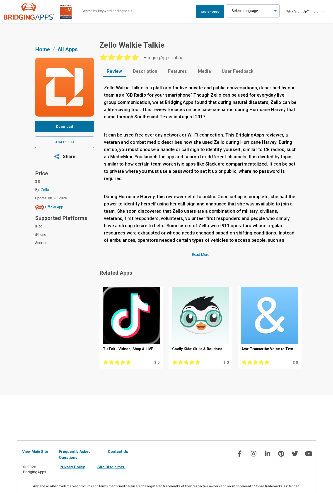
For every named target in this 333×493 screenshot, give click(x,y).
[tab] (114, 71)
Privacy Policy (72, 467)
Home (42, 49)
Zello (45, 190)
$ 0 (156, 362)
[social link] (239, 453)
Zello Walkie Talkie (131, 44)
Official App (54, 207)
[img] (240, 454)
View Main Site (35, 451)
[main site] (38, 11)
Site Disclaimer (111, 467)
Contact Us (118, 451)
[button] (64, 156)
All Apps (68, 49)
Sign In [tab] (319, 11)
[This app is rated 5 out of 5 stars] (122, 362)
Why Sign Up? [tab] (297, 11)
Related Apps (115, 273)
